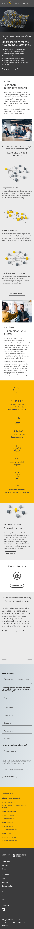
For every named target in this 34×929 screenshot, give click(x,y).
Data (3, 879)
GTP (19, 923)
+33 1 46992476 (9, 802)
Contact (4, 896)
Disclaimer (5, 925)
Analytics (5, 882)
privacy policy (22, 763)
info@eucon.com (10, 818)
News (4, 899)
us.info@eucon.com (10, 830)
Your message (8, 673)
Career (4, 869)
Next (29, 660)
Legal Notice (5, 923)
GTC (14, 923)
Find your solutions (16, 293)
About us (5, 865)
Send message (8, 776)
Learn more (9, 553)
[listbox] (17, 698)
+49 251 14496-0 (9, 815)
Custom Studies (7, 886)
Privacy (26, 923)
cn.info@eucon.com (10, 841)
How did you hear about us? (14, 745)
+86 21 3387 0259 (10, 838)
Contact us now (9, 70)
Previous (4, 660)
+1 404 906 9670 (9, 826)
